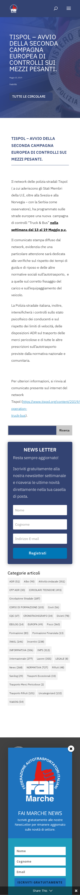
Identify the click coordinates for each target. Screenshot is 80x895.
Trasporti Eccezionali (41, 675)
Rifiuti (58, 667)
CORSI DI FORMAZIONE (26, 607)
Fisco (53, 624)
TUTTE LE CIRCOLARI (28, 96)
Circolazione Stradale (24, 598)
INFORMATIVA (21, 650)
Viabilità (13, 84)
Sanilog (16, 675)
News (16, 667)
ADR (14, 581)
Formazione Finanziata (48, 633)
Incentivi (35, 641)
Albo (29, 581)
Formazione (18, 633)
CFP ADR (17, 590)
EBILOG (16, 624)
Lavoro (44, 658)
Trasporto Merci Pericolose (26, 684)
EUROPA (35, 624)
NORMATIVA (37, 667)
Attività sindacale (52, 581)
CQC (14, 615)
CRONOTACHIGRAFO (38, 615)
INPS (43, 650)
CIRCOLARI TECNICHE (45, 590)
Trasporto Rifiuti (22, 693)
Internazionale (21, 658)
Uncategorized (50, 693)
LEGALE (61, 658)
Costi (53, 607)
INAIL (16, 641)
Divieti (63, 615)
